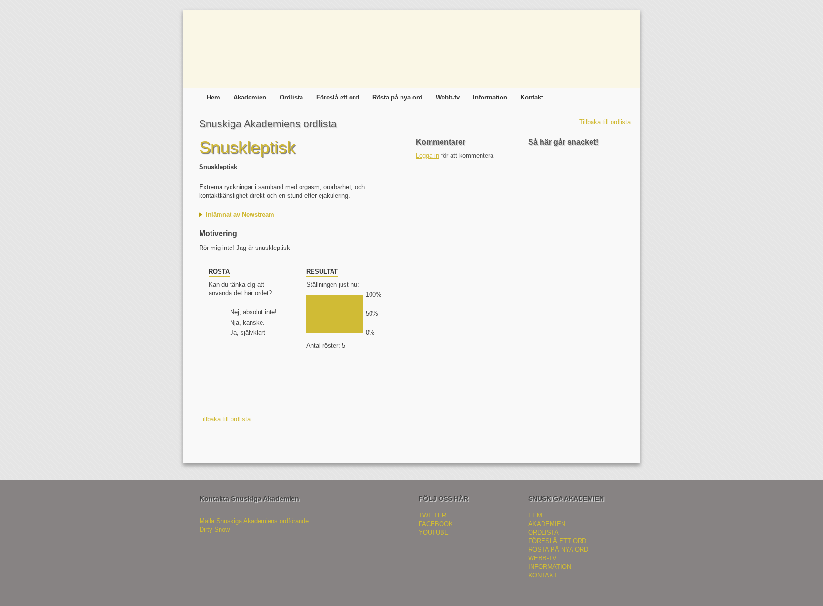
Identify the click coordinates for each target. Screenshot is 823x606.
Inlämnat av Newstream (240, 214)
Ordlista (291, 97)
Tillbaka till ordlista (605, 122)
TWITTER (432, 515)
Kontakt (532, 97)
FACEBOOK (436, 523)
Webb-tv (448, 97)
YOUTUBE (434, 532)
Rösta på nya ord (397, 97)
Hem (213, 97)
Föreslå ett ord (337, 97)
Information (490, 97)
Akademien (249, 97)
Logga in (427, 155)
